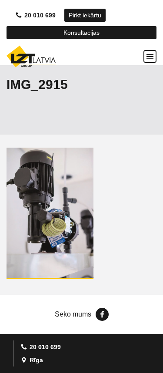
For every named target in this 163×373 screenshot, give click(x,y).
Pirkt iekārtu (85, 15)
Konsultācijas (81, 32)
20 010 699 (40, 15)
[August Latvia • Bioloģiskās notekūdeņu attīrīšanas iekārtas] (31, 56)
